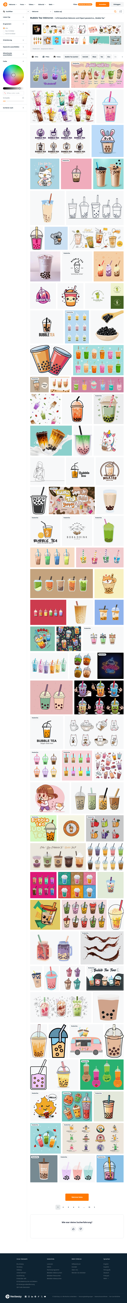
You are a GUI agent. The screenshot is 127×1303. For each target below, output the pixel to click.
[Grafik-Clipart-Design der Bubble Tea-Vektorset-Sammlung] (97, 75)
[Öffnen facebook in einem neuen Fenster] (26, 1296)
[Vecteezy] (5, 4)
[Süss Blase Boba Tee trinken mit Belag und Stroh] (116, 915)
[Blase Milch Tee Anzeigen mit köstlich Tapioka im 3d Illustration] (108, 174)
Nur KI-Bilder (9, 31)
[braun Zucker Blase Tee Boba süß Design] (76, 174)
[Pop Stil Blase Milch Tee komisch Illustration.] (45, 915)
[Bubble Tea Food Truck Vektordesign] (86, 1041)
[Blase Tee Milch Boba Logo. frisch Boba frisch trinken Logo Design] (104, 296)
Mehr (51, 4)
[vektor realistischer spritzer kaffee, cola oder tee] (102, 947)
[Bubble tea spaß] (102, 1074)
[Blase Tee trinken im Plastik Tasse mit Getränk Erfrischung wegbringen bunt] (110, 885)
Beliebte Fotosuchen (54, 1276)
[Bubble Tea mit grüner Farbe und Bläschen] (109, 531)
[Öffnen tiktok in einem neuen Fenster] (38, 1296)
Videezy (19, 1270)
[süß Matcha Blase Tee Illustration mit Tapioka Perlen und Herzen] (109, 409)
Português (107, 1270)
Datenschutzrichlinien (101, 1296)
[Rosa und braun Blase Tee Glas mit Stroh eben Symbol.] (38, 1074)
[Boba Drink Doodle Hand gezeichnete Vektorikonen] (109, 766)
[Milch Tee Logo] (110, 471)
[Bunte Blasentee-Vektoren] (77, 885)
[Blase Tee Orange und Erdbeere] (50, 360)
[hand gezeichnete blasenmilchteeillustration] (114, 1041)
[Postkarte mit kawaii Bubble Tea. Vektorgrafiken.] (50, 75)
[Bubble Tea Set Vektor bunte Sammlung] (52, 557)
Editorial (41, 4)
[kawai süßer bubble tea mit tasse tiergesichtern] (103, 639)
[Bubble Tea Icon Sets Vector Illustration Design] (77, 766)
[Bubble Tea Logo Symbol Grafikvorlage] (80, 471)
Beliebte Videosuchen (54, 1278)
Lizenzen (50, 1264)
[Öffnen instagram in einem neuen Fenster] (29, 1296)
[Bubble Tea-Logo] (46, 732)
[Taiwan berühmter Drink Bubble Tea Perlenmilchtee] (110, 500)
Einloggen (117, 4)
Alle (6, 28)
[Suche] (115, 11)
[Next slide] (120, 56)
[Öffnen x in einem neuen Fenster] (42, 1296)
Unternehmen (21, 1273)
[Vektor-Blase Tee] (48, 612)
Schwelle (6, 98)
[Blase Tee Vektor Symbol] (58, 1041)
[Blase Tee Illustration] (110, 1168)
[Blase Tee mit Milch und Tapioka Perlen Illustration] (47, 208)
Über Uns (75, 1270)
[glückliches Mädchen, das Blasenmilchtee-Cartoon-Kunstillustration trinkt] (50, 798)
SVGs (36, 57)
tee (102, 57)
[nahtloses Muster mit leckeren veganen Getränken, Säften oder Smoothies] (68, 639)
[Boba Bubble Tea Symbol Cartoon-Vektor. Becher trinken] (80, 612)
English (106, 1264)
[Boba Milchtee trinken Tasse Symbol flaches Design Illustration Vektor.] (109, 612)
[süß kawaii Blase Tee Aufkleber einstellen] (77, 1106)
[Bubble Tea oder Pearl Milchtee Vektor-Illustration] (43, 1168)
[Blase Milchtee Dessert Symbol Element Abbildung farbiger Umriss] (36, 238)
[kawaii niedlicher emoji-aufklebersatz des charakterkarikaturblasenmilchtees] (77, 326)
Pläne (75, 4)
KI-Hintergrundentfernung (26, 1284)
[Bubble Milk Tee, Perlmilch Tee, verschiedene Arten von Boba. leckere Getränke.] (51, 441)
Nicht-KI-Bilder (10, 34)
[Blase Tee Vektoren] (49, 666)
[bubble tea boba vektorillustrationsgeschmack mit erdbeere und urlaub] (45, 1138)
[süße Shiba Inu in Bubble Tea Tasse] (109, 583)
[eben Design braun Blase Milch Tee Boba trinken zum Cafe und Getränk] (108, 1007)
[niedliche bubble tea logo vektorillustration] (46, 326)
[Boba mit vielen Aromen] (43, 885)
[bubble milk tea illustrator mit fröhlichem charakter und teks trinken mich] (39, 384)
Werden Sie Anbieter (79, 1273)
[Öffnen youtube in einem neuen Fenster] (45, 1296)
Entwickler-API (21, 1278)
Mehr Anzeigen (115, 40)
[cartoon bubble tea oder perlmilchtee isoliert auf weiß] (51, 978)
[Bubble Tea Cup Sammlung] (58, 856)
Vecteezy (19, 1267)
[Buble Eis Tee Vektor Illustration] (82, 666)
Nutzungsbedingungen (86, 1296)
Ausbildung (20, 1276)
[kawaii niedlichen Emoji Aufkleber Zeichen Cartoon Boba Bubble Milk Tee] (99, 697)
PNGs (47, 57)
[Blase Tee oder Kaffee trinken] (36, 978)
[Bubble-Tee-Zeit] (105, 978)
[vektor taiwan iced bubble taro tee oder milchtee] (45, 266)
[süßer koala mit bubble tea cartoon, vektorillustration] (56, 238)
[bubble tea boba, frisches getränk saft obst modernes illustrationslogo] (43, 296)
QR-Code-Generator (23, 1287)
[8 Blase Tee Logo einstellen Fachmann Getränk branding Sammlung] (60, 141)
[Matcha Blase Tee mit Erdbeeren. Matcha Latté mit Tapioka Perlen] (82, 441)
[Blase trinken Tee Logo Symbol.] (45, 531)
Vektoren (12, 4)
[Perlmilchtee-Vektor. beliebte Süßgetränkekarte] (61, 583)
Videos (31, 4)
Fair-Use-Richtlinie (114, 1296)
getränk (85, 57)
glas (108, 57)
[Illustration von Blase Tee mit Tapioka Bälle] (38, 1041)
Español (106, 1267)
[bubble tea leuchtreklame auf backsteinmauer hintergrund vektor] (110, 666)
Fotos (22, 4)
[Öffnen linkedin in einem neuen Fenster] (32, 1296)
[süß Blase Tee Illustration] (43, 828)
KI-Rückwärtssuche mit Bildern (27, 1281)
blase (94, 57)
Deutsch (106, 1273)
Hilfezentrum (76, 1264)
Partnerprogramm (53, 1270)
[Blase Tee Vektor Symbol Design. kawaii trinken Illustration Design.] (70, 296)
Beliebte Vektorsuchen (54, 1273)
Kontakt (74, 1267)
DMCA (49, 1267)
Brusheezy (20, 1264)
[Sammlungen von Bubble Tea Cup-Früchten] (45, 766)
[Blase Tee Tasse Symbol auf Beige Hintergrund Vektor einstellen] (95, 208)
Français (106, 1276)
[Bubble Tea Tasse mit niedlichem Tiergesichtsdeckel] (108, 141)
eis (116, 57)
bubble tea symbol (71, 57)
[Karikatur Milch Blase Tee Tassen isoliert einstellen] (62, 106)
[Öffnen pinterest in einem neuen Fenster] (35, 1296)
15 (89, 1207)
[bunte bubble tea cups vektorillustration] (77, 1168)
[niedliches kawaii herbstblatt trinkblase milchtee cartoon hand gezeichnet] (45, 1106)
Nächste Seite (77, 1197)
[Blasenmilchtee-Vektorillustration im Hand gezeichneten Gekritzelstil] (51, 697)
